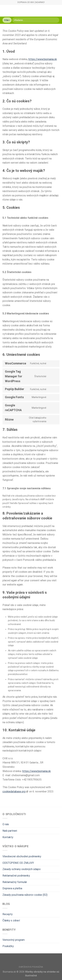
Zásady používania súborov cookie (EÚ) (24, 894)
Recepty (7, 914)
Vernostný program (13, 939)
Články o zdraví (11, 920)
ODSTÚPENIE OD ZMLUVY (18, 862)
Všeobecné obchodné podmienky (21, 856)
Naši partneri (9, 830)
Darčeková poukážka (31, 967)
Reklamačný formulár (14, 882)
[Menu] (4, 11)
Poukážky (8, 946)
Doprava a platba (12, 888)
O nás (5, 824)
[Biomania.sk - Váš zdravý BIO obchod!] (28, 11)
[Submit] (56, 20)
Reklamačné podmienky (16, 875)
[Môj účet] (52, 10)
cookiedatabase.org (13, 791)
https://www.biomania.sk (42, 59)
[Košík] (58, 10)
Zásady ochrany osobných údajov (21, 869)
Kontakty (7, 837)
